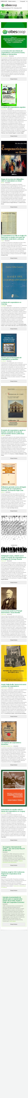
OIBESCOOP (4, 1)
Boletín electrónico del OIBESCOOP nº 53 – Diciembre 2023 (12, 1)
